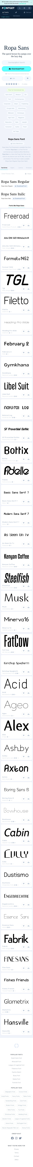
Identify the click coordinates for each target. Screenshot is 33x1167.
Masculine (8, 122)
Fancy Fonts (16, 1096)
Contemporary (19, 99)
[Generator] (16, 12)
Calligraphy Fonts (10, 1092)
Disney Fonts (26, 1128)
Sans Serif (9, 94)
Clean (16, 104)
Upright (24, 122)
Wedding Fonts (23, 1114)
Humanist (9, 127)
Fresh (25, 127)
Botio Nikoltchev (17, 143)
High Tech (11, 117)
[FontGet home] (8, 8)
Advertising (21, 108)
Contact (16, 1156)
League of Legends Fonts (22, 1119)
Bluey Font (16, 1075)
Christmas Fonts (10, 1114)
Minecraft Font (16, 1061)
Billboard (10, 113)
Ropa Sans (14, 149)
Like (13, 78)
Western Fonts (6, 1119)
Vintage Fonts (22, 1105)
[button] (24, 8)
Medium (18, 94)
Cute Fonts (23, 1101)
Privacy (16, 1149)
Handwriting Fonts (11, 1101)
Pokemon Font (16, 1068)
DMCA (16, 1160)
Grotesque (20, 113)
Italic (16, 122)
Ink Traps (16, 131)
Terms (17, 1153)
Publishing (25, 104)
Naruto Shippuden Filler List (10, 1128)
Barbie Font (16, 1079)
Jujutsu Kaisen (16, 1072)
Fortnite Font (16, 1082)
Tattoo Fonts (27, 1096)
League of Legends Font (16, 1065)
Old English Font (21, 1123)
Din (26, 94)
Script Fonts (5, 1096)
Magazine (21, 117)
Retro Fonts (11, 1110)
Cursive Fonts (23, 1092)
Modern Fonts (10, 1105)
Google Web (10, 108)
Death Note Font (16, 1058)
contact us (22, 3)
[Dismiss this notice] (31, 2)
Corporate (7, 104)
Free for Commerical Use (16, 90)
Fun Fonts (21, 1110)
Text (9, 99)
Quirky (17, 127)
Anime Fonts (9, 1123)
